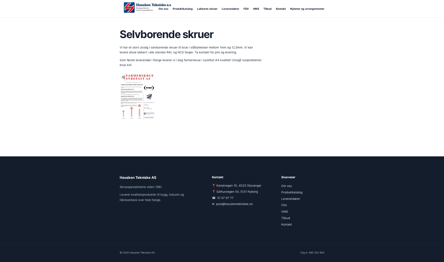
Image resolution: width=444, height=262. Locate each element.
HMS (256, 8)
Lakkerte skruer (207, 8)
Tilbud (267, 8)
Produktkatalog (183, 8)
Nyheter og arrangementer (307, 8)
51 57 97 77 (225, 198)
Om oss (163, 8)
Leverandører (230, 8)
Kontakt (281, 8)
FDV (246, 8)
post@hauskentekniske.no (234, 204)
